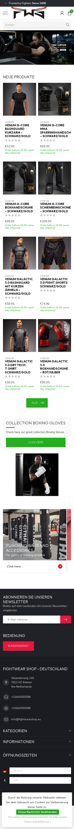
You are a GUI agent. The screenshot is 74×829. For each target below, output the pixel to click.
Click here (35, 442)
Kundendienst (18, 646)
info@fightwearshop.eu (26, 719)
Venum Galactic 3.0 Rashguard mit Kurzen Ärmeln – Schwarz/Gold (19, 286)
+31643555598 (20, 697)
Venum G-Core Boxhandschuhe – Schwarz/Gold (19, 207)
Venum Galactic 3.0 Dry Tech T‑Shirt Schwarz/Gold (19, 367)
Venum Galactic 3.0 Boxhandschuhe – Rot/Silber (54, 367)
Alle (34, 403)
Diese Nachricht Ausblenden (37, 812)
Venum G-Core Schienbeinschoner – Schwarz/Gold (54, 207)
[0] (69, 13)
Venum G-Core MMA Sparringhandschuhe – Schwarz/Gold (54, 131)
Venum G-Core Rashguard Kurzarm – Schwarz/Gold (18, 131)
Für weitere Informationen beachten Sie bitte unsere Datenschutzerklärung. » (37, 819)
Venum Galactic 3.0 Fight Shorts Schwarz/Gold (54, 282)
